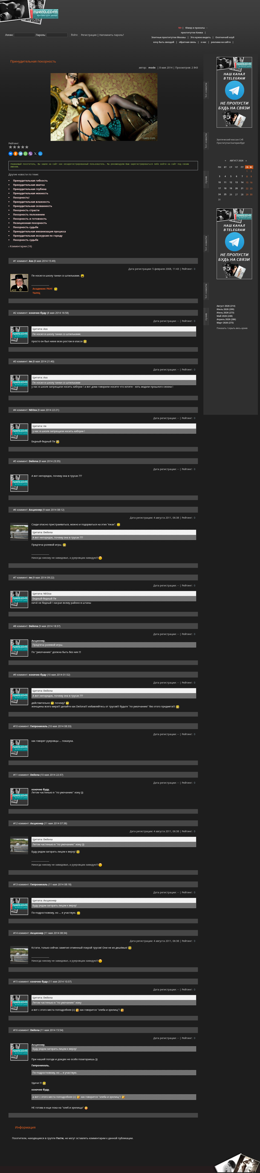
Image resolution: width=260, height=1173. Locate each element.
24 (219, 194)
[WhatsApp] (25, 154)
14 (242, 182)
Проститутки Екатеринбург (231, 142)
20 (236, 188)
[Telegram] (20, 154)
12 (231, 182)
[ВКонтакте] (10, 154)
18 (225, 188)
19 (231, 188)
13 (236, 182)
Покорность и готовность (30, 218)
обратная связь (187, 42)
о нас (203, 42)
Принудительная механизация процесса (39, 231)
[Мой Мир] (40, 154)
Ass (31, 261)
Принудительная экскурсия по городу (37, 235)
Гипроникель (39, 726)
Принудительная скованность (32, 206)
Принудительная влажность (31, 201)
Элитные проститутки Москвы (168, 37)
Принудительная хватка (29, 184)
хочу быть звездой (163, 42)
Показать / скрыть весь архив (232, 328)
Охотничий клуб (224, 37)
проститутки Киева (192, 32)
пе (30, 361)
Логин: (9, 34)
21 (242, 188)
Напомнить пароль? (111, 34)
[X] (35, 154)
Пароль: (41, 34)
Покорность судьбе (25, 227)
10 (219, 182)
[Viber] (30, 154)
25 (225, 194)
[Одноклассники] (15, 154)
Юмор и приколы (195, 27)
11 (225, 182)
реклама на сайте (221, 42)
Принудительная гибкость (30, 180)
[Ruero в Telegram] (234, 92)
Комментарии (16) (20, 246)
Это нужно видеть (200, 37)
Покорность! (21, 197)
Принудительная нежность (30, 193)
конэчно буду (37, 312)
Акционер (35, 509)
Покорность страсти (26, 210)
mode (151, 67)
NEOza (33, 410)
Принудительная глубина (29, 189)
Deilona (33, 461)
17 (219, 188)
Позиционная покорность (30, 223)
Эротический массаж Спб (230, 139)
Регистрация (88, 34)
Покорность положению (29, 214)
